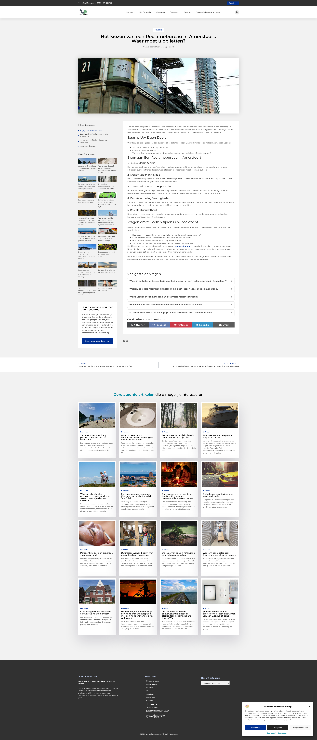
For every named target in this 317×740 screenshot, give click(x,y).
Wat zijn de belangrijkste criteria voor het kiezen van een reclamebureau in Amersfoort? (181, 281)
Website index (152, 707)
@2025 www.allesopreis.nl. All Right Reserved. (159, 734)
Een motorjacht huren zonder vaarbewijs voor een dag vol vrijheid (86, 186)
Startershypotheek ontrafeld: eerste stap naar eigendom (95, 612)
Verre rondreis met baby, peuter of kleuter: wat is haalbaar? (87, 168)
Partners (130, 12)
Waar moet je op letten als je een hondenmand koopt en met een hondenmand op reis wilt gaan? (137, 614)
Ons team (174, 12)
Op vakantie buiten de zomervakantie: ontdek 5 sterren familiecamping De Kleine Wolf (176, 614)
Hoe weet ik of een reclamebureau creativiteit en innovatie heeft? (181, 304)
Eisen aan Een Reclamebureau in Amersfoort (94, 135)
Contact (188, 12)
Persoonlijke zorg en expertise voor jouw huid (96, 554)
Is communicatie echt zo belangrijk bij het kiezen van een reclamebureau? (181, 312)
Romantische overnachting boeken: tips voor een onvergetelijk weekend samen (178, 496)
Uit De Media (145, 12)
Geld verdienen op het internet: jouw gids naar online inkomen (156, 716)
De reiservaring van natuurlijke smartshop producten (178, 554)
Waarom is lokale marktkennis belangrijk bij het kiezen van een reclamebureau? (181, 289)
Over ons (160, 12)
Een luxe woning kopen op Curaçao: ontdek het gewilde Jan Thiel (87, 238)
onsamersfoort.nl (182, 246)
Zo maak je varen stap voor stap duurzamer (217, 436)
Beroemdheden (152, 681)
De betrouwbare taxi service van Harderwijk (218, 495)
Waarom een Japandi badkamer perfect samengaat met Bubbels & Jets (137, 437)
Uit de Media (151, 684)
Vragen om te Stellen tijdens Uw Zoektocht (94, 141)
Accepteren (255, 727)
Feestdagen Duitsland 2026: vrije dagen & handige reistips (106, 238)
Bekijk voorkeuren (300, 727)
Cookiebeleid (272, 733)
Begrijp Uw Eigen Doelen (91, 130)
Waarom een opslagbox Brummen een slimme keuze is (220, 554)
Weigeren (278, 727)
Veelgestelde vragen (88, 146)
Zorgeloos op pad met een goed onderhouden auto (107, 254)
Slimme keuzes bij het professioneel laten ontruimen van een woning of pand (219, 613)
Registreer (150, 697)
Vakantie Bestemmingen (208, 12)
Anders (158, 29)
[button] (309, 706)
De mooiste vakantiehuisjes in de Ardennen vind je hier (106, 186)
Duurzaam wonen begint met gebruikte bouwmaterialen (137, 554)
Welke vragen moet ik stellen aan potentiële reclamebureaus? (181, 297)
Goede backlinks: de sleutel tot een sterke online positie (158, 711)
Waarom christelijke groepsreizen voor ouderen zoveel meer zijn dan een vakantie (95, 497)
